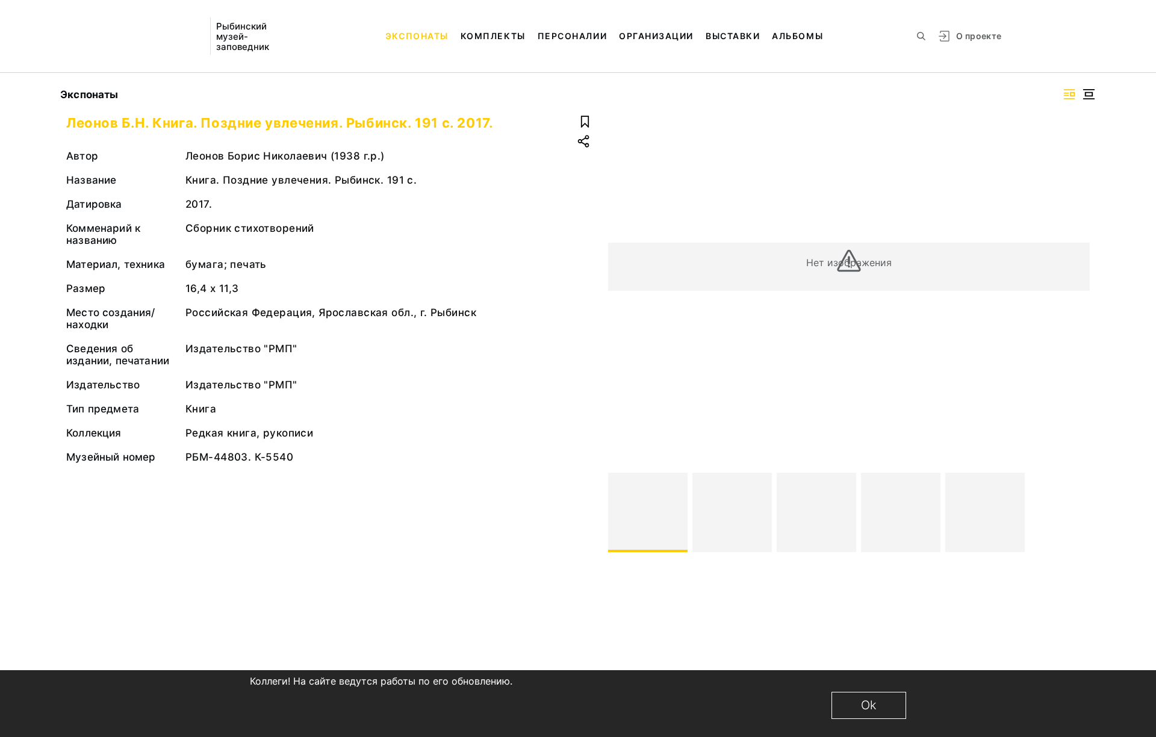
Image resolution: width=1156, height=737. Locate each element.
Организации (656, 36)
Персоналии (572, 36)
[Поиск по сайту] (921, 36)
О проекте (978, 36)
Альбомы (797, 36)
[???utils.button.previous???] (622, 512)
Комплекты (493, 36)
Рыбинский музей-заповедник (242, 36)
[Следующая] (1075, 512)
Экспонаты (417, 36)
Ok (869, 705)
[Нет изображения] (648, 512)
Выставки (733, 36)
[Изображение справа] (1069, 94)
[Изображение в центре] (1088, 94)
